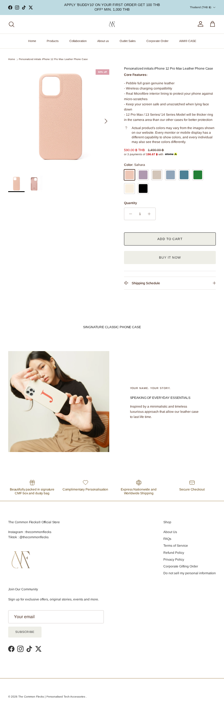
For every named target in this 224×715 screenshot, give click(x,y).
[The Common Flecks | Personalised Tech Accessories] (112, 24)
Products (53, 41)
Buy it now (170, 257)
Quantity (130, 203)
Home (32, 41)
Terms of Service (175, 546)
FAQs (167, 539)
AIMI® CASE (187, 41)
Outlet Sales (128, 41)
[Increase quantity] (150, 214)
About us (103, 41)
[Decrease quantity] (129, 214)
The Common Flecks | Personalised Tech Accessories (52, 696)
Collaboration (78, 41)
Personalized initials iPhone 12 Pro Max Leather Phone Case (53, 59)
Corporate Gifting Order (180, 566)
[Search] (11, 24)
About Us (170, 532)
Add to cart (169, 239)
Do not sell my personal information (189, 573)
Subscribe (24, 631)
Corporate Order (157, 41)
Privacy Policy (173, 559)
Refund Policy (173, 553)
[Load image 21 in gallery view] (60, 118)
